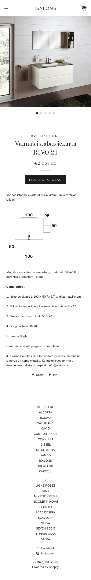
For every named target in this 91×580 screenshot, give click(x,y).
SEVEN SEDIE (45, 528)
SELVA (45, 523)
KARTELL (45, 471)
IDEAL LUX (45, 466)
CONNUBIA (45, 439)
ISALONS (45, 8)
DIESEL (45, 444)
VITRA (45, 539)
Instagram (47, 553)
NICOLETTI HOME (45, 501)
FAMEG (45, 455)
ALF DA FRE (45, 407)
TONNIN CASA (46, 534)
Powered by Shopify (45, 567)
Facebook (47, 548)
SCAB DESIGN (45, 512)
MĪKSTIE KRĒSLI (45, 496)
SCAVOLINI (45, 517)
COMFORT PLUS (45, 433)
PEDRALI (45, 507)
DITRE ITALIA (45, 449)
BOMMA (45, 417)
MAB (45, 491)
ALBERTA (45, 412)
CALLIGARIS (45, 423)
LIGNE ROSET (45, 485)
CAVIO (45, 428)
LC (45, 480)
